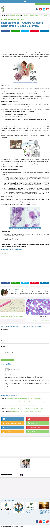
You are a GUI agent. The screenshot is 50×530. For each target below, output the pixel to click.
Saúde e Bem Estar (35, 427)
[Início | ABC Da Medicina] (4, 11)
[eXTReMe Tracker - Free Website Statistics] (21, 475)
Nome (3, 340)
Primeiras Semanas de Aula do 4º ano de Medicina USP (12, 317)
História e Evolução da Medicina (13, 423)
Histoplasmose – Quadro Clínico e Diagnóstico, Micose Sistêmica (27, 411)
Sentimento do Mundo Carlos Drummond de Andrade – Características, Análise (25, 398)
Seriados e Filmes (9, 431)
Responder (7, 389)
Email (3, 346)
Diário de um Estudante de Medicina (14, 419)
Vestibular (32, 431)
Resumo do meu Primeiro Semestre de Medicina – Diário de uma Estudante (25, 408)
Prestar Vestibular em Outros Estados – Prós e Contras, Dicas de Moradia (24, 405)
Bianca (19, 289)
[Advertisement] (25, 42)
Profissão (7, 427)
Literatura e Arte (34, 423)
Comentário (5, 329)
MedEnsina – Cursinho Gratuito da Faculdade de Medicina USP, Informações (29, 402)
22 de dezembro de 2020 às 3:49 (11, 372)
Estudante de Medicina (8, 19)
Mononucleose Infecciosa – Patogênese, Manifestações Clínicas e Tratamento (40, 319)
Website (24, 289)
